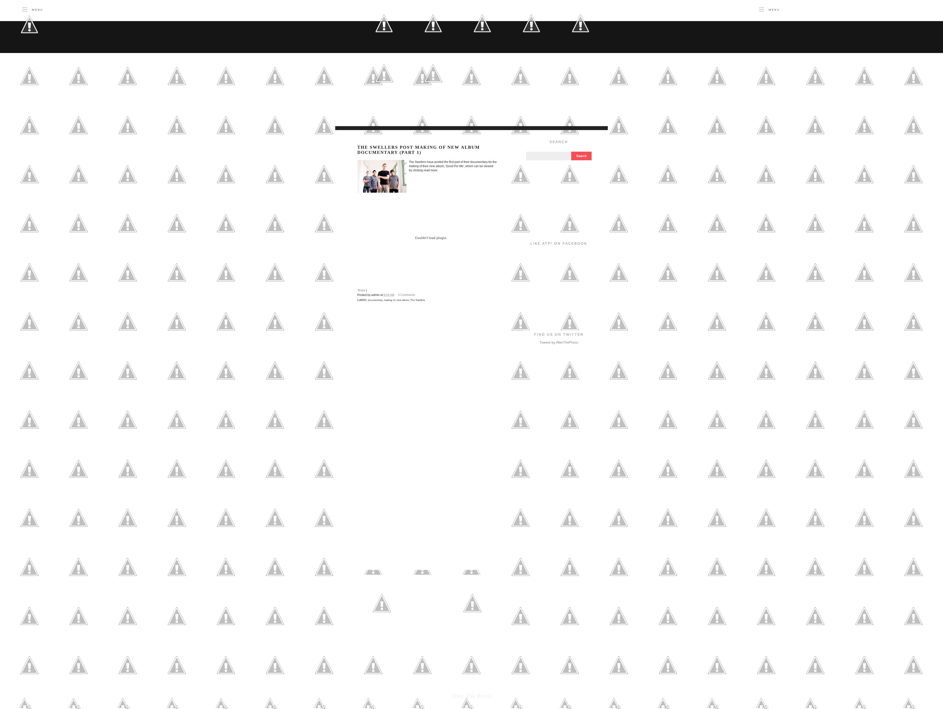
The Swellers (417, 300)
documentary (375, 300)
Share (361, 290)
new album (403, 300)
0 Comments (406, 295)
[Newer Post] (381, 627)
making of (389, 300)
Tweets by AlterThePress (559, 342)
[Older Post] (472, 627)
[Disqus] (427, 373)
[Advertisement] (436, 114)
